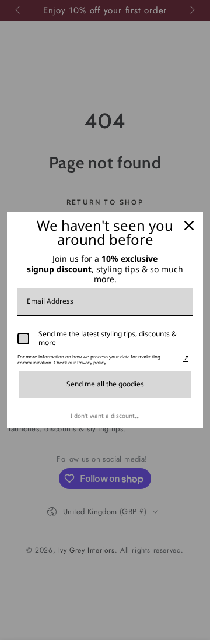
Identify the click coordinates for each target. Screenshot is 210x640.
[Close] (189, 226)
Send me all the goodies (105, 384)
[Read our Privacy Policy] (185, 359)
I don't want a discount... (105, 416)
